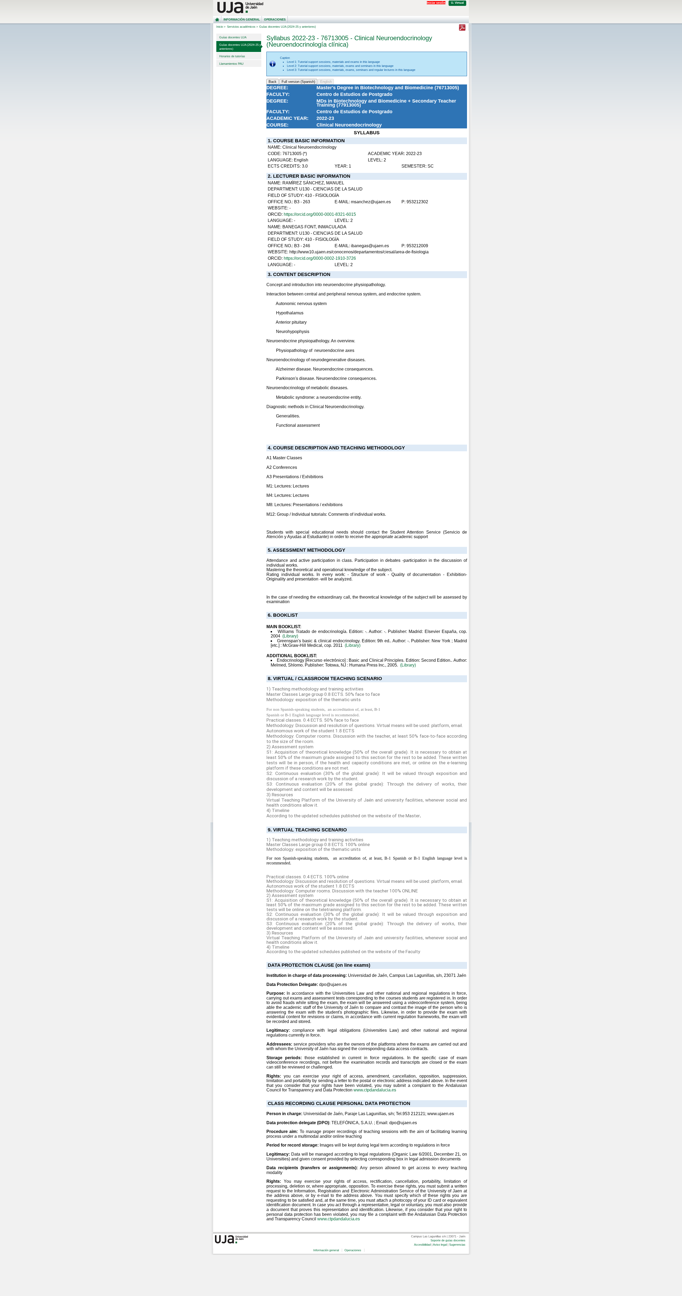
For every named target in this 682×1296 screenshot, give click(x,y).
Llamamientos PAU (231, 63)
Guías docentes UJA (232, 37)
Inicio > (220, 26)
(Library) (290, 636)
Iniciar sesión (436, 2)
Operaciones (275, 19)
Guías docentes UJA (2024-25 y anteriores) (240, 46)
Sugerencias (457, 1244)
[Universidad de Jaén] (341, 7)
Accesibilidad (422, 1244)
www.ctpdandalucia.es (375, 1090)
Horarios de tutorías (232, 56)
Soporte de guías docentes (448, 1240)
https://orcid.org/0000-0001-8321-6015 (320, 214)
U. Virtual (457, 2)
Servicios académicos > (242, 26)
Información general (242, 19)
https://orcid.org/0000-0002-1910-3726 (320, 258)
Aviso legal (440, 1244)
